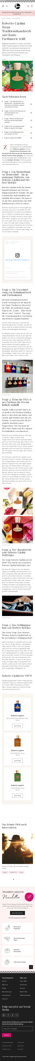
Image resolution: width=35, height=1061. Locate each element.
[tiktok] (12, 1015)
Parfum (9, 18)
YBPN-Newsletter (25, 995)
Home (3, 18)
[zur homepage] (17, 6)
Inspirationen (6, 995)
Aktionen (5, 999)
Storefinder (23, 985)
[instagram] (3, 1015)
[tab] (13, 879)
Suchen (6, 1035)
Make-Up (5, 985)
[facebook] (8, 1015)
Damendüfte (13, 872)
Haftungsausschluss (7, 1046)
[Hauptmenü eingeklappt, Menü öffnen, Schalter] (3, 6)
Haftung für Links (6, 1049)
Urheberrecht (21, 1042)
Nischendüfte (16, 18)
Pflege (4, 988)
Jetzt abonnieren (17, 913)
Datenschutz (21, 1046)
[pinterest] (17, 1015)
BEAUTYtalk (23, 992)
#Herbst (5, 872)
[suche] (7, 6)
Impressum (20, 1049)
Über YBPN (23, 981)
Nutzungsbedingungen (7, 1042)
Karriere (22, 988)
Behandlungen (7, 992)
